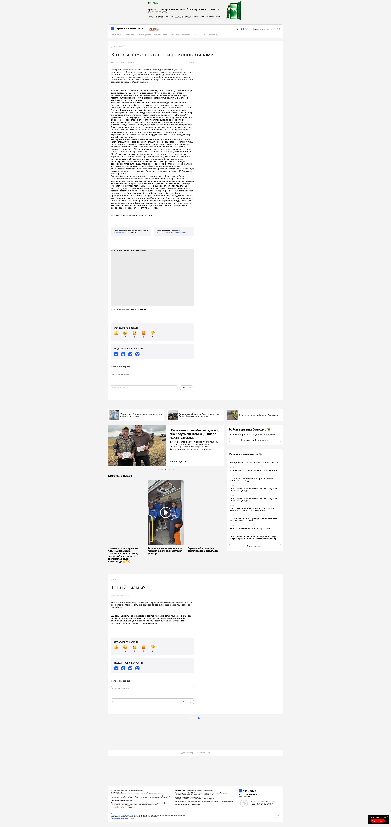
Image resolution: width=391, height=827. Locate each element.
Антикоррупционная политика (122, 814)
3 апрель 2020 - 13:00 (117, 595)
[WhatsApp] (137, 354)
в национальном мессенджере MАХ (171, 232)
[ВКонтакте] (116, 354)
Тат (246, 29)
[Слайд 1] (158, 469)
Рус (236, 29)
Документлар (187, 752)
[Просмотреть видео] (165, 512)
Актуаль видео (160, 35)
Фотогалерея (199, 35)
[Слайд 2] (162, 469)
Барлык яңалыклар (254, 546)
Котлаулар (129, 35)
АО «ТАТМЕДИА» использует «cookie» (124, 815)
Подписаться (377, 821)
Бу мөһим (117, 46)
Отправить (187, 388)
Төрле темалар (203, 752)
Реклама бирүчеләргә (180, 35)
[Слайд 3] (165, 469)
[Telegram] (130, 354)
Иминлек (117, 579)
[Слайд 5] (173, 469)
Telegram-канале (122, 232)
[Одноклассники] (123, 354)
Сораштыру (213, 35)
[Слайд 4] (169, 469)
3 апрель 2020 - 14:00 (117, 62)
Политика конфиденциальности (122, 818)
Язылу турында (144, 35)
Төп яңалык (116, 35)
